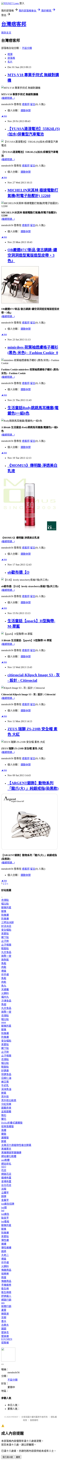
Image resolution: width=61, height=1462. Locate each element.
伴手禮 (5, 974)
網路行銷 (6, 1299)
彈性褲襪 (6, 1247)
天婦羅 (5, 989)
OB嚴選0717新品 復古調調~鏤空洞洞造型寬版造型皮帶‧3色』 (32, 255)
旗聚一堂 (6, 956)
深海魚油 (6, 1089)
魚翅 (3, 1004)
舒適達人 (6, 1296)
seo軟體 (5, 1160)
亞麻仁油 (6, 1078)
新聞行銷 (6, 1306)
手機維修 (6, 1285)
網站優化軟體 (8, 1156)
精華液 (5, 1313)
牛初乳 (5, 1085)
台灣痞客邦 (13, 24)
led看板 (5, 1221)
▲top (4, 116)
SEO (3, 1166)
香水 (3, 1321)
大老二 (5, 1255)
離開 (18, 1457)
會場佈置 (6, 1181)
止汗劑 (5, 941)
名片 (10, 61)
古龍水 (5, 1325)
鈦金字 (5, 1217)
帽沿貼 (5, 903)
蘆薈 (3, 1310)
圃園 (3, 1328)
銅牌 (3, 1196)
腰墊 (3, 1134)
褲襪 (3, 1244)
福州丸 (5, 997)
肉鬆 (3, 967)
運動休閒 (26, 110)
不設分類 (27, 48)
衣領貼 (5, 900)
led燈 (4, 1207)
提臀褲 (5, 1342)
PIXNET (14, 1417)
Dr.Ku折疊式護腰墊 (12, 1122)
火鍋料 (5, 993)
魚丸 (3, 985)
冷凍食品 (6, 1000)
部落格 (11, 58)
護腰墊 (5, 1137)
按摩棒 (5, 1273)
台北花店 (6, 1185)
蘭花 (3, 1119)
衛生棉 (5, 1288)
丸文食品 (6, 952)
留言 (32, 104)
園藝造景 (6, 1108)
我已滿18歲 (8, 1457)
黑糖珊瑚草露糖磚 (11, 1152)
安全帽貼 (6, 930)
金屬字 (5, 1200)
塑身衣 (5, 1332)
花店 (3, 1170)
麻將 (3, 1251)
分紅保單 (6, 1104)
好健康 (5, 1070)
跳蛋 (3, 1277)
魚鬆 (3, 963)
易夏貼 (5, 933)
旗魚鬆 (5, 959)
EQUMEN (6, 1339)
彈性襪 (5, 1240)
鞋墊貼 (5, 948)
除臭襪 (5, 915)
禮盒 (3, 971)
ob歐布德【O (18, 572)
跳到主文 (6, 32)
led (2, 1210)
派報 (3, 1189)
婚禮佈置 (6, 1177)
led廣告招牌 (7, 1203)
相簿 (10, 54)
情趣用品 (6, 1270)
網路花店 (6, 1174)
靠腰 (3, 1130)
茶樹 (3, 1317)
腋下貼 (5, 937)
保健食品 (6, 1074)
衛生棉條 (6, 1292)
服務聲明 (34, 1420)
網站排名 (6, 1163)
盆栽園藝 (6, 1111)
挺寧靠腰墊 (7, 1126)
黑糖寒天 (6, 1149)
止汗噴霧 (6, 944)
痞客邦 (26, 104)
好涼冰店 (6, 926)
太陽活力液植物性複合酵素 (16, 1145)
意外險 (5, 1096)
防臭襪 (5, 918)
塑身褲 (5, 1336)
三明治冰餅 (7, 922)
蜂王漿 (5, 1081)
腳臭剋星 (6, 907)
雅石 (3, 1115)
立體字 (5, 1192)
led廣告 (5, 1214)
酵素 (3, 1093)
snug (3, 1022)
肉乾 (3, 982)
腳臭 (3, 911)
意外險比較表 (8, 1100)
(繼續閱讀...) (8, 98)
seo (3, 1302)
